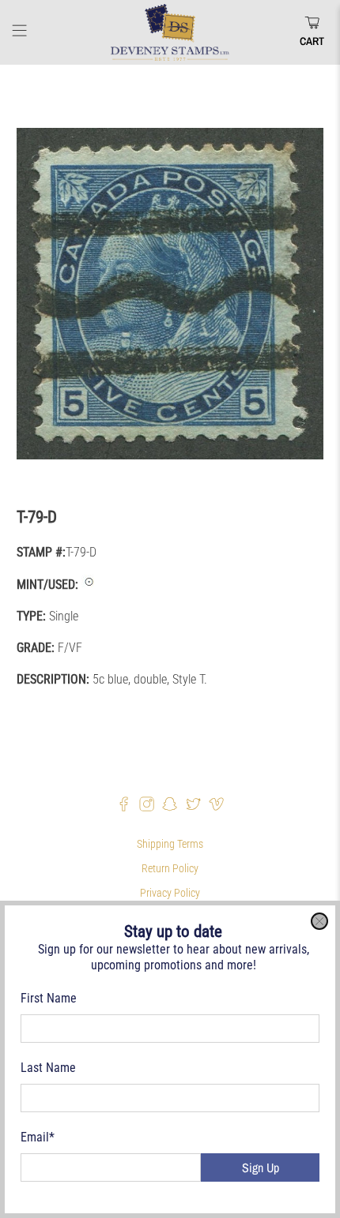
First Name (49, 998)
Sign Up (260, 1167)
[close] (319, 921)
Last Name (48, 1067)
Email (38, 1137)
